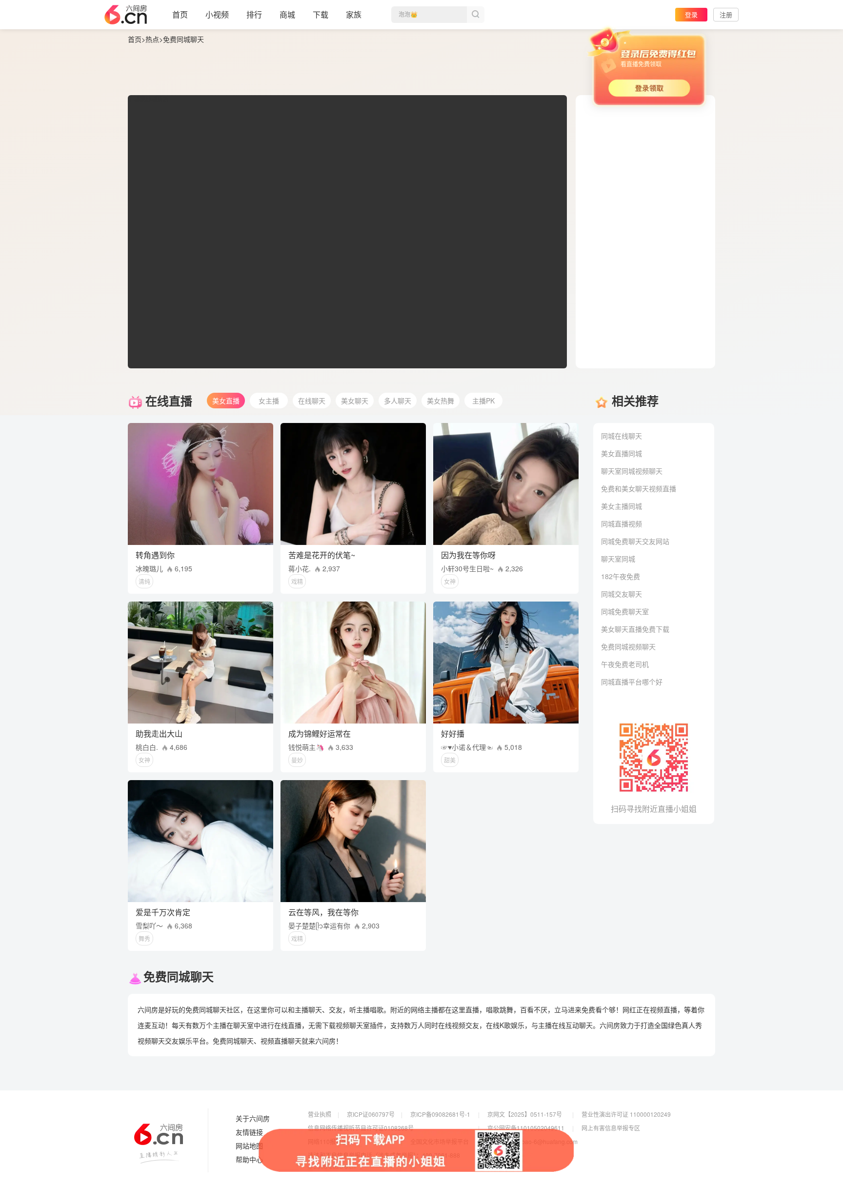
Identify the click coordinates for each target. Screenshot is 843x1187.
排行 (254, 14)
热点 (152, 39)
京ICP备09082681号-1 (440, 1114)
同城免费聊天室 (625, 611)
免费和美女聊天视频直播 (638, 488)
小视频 (217, 14)
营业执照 (319, 1114)
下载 (320, 14)
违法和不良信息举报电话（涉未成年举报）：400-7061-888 (384, 1155)
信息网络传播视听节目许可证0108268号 (361, 1128)
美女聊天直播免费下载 (635, 629)
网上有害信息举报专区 (611, 1128)
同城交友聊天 (621, 594)
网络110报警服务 (330, 1141)
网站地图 (249, 1146)
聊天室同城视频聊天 (631, 471)
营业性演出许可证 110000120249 (626, 1114)
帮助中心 (249, 1160)
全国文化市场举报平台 (439, 1141)
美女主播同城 (621, 506)
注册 (726, 14)
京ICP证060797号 (371, 1114)
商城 (287, 14)
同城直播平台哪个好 (631, 681)
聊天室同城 (618, 558)
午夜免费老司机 (625, 664)
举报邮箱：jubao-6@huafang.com (532, 1141)
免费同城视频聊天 (628, 646)
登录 (691, 14)
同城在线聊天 (621, 436)
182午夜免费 (620, 576)
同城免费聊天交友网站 (635, 541)
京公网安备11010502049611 (525, 1128)
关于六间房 (253, 1119)
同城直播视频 (621, 523)
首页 (180, 14)
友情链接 (249, 1132)
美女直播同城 (621, 453)
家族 (353, 14)
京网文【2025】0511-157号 (524, 1114)
